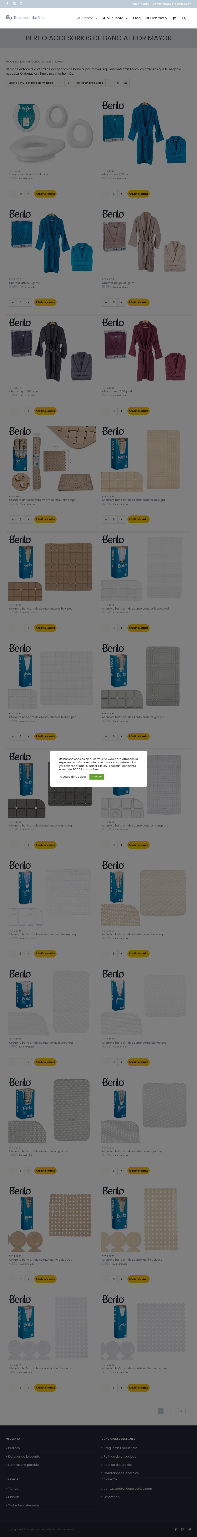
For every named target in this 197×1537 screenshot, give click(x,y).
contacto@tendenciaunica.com (172, 3)
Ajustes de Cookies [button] (73, 776)
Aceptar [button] (97, 776)
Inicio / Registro (140, 3)
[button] (184, 18)
